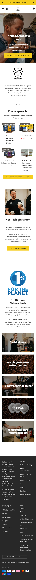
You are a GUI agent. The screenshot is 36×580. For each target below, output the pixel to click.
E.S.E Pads (23, 487)
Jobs (21, 532)
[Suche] (7, 9)
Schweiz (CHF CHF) (9, 557)
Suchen (22, 508)
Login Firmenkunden (26, 536)
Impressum (23, 528)
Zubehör (5, 531)
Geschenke (23, 491)
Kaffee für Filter (25, 480)
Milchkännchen (7, 528)
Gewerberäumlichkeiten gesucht (27, 540)
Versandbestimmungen (26, 524)
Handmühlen (6, 517)
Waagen (5, 521)
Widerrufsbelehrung (26, 519)
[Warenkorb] (33, 9)
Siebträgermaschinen (9, 510)
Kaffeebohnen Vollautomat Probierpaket (9, 138)
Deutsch (21, 557)
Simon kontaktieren (18, 248)
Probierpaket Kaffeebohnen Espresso (9, 162)
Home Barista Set (26, 136)
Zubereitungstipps (26, 494)
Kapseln (22, 484)
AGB (21, 512)
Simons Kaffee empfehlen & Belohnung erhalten (26, 547)
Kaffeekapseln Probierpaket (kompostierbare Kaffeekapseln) (26, 164)
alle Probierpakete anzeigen (18, 177)
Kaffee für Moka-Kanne (25, 475)
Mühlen (4, 513)
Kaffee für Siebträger (26, 465)
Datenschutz (24, 515)
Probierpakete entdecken (18, 55)
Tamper (4, 524)
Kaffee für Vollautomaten (24, 469)
